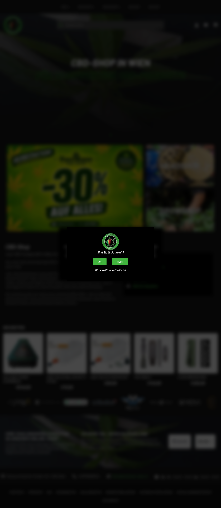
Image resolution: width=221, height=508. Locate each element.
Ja (99, 261)
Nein (120, 261)
